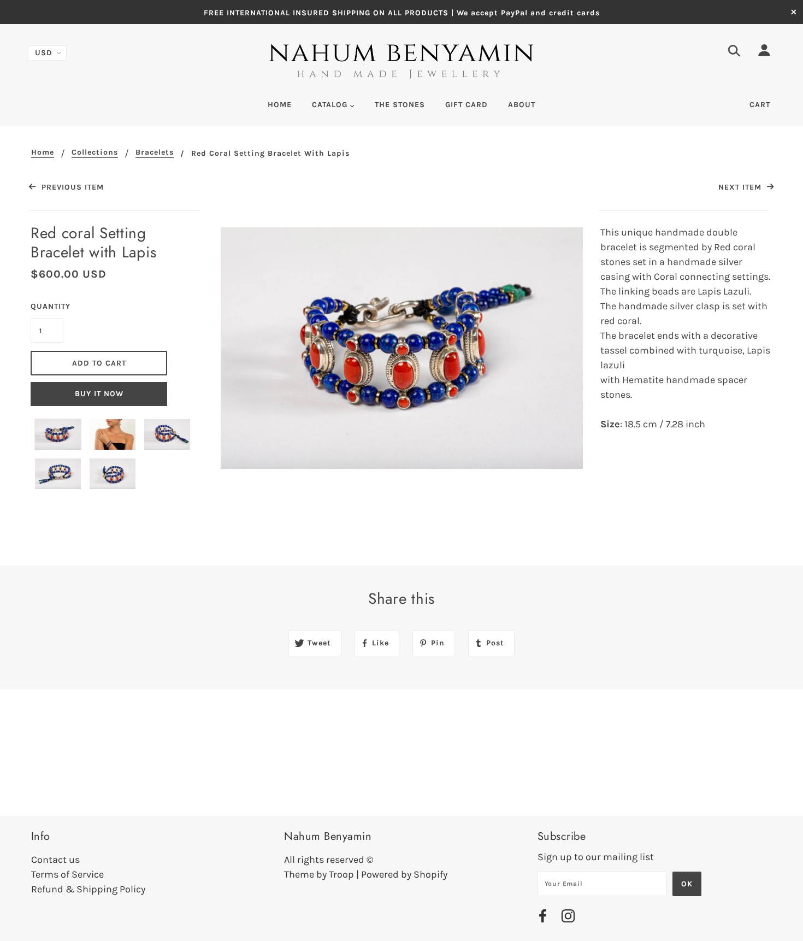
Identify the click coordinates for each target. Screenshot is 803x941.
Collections (95, 153)
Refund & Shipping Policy (88, 889)
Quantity (47, 306)
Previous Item (71, 187)
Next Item (741, 187)
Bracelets (154, 153)
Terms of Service (67, 874)
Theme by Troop (319, 874)
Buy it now (99, 393)
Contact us (55, 860)
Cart (759, 104)
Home (42, 153)
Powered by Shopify (404, 874)
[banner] (401, 62)
